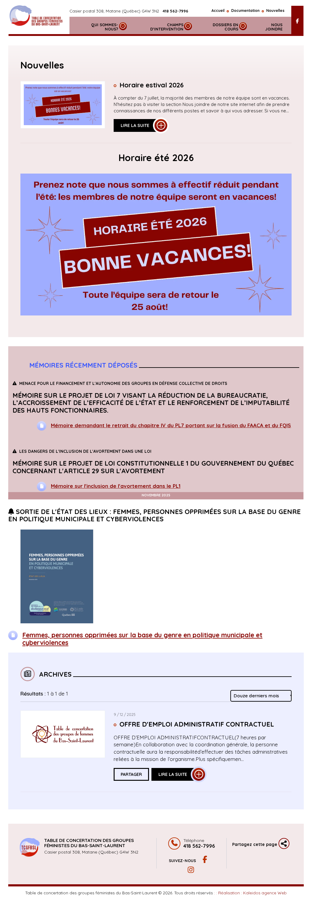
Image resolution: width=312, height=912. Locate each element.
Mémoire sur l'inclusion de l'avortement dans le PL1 (116, 485)
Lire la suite (135, 125)
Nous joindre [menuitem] (273, 26)
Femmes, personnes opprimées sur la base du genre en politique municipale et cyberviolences (142, 639)
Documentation (245, 10)
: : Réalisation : (250, 892)
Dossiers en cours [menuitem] (225, 26)
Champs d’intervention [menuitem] (166, 26)
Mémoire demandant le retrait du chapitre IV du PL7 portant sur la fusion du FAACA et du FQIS (171, 425)
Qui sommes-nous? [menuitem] (104, 26)
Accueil (218, 10)
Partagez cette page (255, 844)
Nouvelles (275, 10)
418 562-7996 (175, 11)
